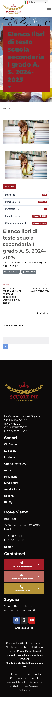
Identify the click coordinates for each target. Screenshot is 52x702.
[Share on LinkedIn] (47, 313)
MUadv (9, 663)
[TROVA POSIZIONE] (21, 562)
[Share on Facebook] (37, 313)
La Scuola (10, 450)
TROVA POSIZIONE (23, 566)
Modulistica (11, 483)
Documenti (10, 476)
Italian (31, 2)
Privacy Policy (24, 651)
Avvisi (8, 470)
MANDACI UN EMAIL (22, 578)
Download (9, 186)
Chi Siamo (10, 444)
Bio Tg (8, 502)
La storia (9, 457)
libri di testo (30, 272)
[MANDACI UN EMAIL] (21, 574)
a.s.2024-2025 (12, 272)
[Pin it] (44, 313)
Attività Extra (12, 489)
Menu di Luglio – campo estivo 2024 (39, 289)
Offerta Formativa (15, 463)
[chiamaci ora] (21, 587)
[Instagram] (24, 620)
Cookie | (37, 651)
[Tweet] (41, 313)
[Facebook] (16, 620)
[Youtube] (31, 620)
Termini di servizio (14, 655)
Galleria (9, 496)
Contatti (9, 547)
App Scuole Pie (24, 628)
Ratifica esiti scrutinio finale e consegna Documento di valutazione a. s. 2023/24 (12, 295)
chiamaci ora (23, 590)
